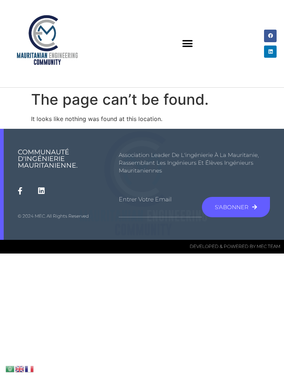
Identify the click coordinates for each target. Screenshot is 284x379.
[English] (20, 368)
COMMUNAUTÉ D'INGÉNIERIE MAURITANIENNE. (48, 159)
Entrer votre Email (145, 199)
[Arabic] (10, 368)
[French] (29, 368)
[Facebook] (270, 36)
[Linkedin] (270, 52)
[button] (187, 44)
